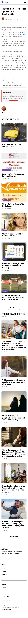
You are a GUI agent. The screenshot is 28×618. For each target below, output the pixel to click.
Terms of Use (5, 596)
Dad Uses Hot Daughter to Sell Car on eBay (13, 145)
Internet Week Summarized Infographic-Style (13, 175)
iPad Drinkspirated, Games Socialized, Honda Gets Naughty (13, 266)
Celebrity (5, 291)
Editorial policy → (13, 100)
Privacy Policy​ (6, 600)
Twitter (4, 587)
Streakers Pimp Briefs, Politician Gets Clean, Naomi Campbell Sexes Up (13, 298)
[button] (25, 2)
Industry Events (6, 169)
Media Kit (4, 574)
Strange (5, 140)
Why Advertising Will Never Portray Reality (13, 235)
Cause (4, 259)
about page (18, 85)
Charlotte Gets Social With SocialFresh (13, 205)
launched (22, 32)
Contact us (5, 571)
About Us (4, 568)
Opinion (5, 229)
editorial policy (7, 85)
